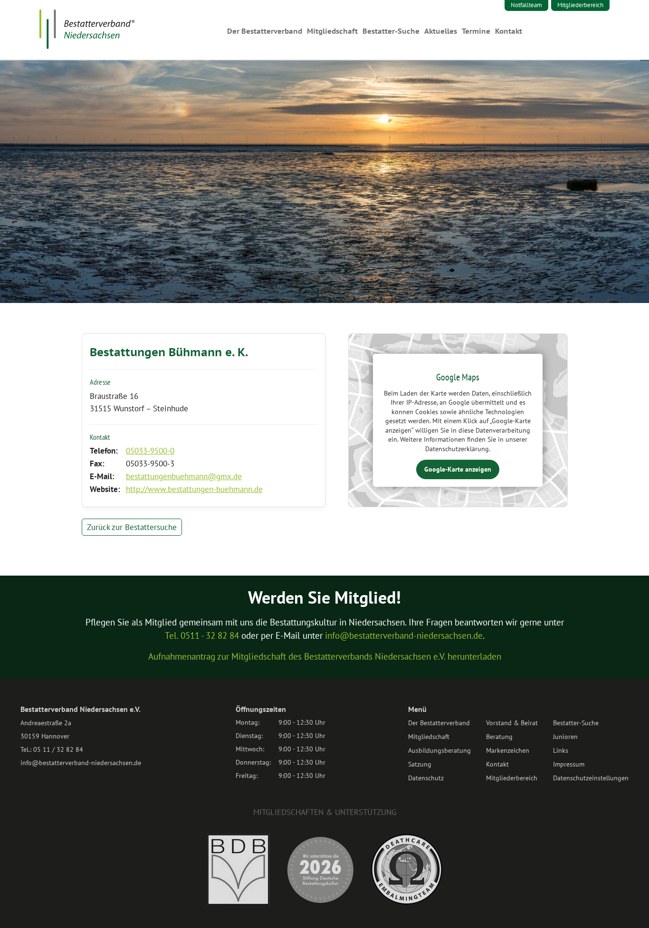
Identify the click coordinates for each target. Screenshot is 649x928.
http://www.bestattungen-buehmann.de (194, 489)
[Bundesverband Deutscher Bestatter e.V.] (238, 902)
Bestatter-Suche (391, 31)
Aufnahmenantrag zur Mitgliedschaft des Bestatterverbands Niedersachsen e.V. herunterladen (324, 656)
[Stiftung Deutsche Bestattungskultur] (320, 902)
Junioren (565, 736)
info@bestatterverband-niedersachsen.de (404, 635)
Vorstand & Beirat (512, 723)
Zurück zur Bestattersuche (132, 527)
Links (560, 750)
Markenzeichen (507, 750)
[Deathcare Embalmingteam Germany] (406, 902)
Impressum (568, 764)
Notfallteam (526, 5)
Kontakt (508, 31)
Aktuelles (440, 31)
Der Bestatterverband (264, 31)
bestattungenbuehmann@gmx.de (184, 476)
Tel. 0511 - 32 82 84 (202, 635)
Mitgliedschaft (332, 31)
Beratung (499, 736)
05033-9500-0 (150, 450)
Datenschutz (426, 778)
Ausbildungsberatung (439, 750)
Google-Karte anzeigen (457, 469)
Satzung (419, 764)
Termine (476, 31)
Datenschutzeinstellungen (591, 778)
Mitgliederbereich (580, 5)
